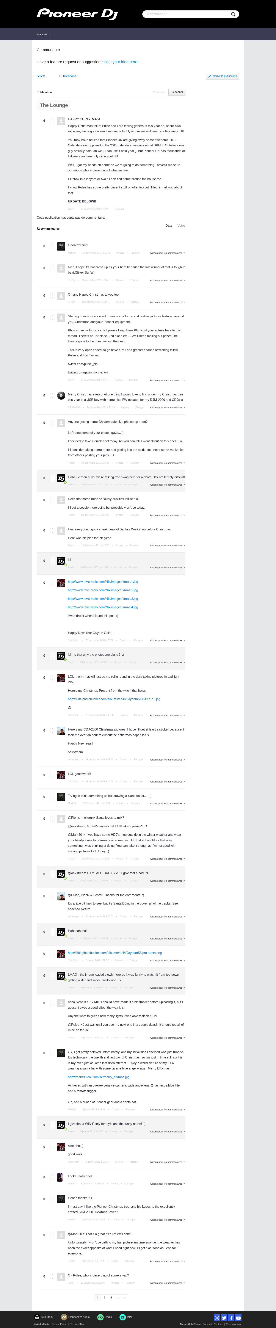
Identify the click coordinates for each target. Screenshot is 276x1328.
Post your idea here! (121, 62)
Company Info (233, 1324)
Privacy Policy (59, 1324)
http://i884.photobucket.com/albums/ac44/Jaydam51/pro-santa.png (115, 953)
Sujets (41, 76)
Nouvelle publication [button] (225, 76)
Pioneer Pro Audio (79, 1317)
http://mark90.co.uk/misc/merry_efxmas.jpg (98, 1077)
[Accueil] (77, 14)
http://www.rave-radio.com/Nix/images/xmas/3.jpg (103, 599)
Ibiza (130, 1317)
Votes (181, 225)
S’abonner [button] (177, 92)
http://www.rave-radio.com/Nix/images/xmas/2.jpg (103, 590)
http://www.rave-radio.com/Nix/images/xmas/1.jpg (103, 581)
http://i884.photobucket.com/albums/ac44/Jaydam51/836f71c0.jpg (114, 699)
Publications (67, 76)
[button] (52, 119)
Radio (108, 1317)
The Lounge (54, 105)
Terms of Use (77, 1324)
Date (168, 225)
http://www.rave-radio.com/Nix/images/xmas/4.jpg (103, 607)
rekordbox (47, 1317)
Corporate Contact (212, 1324)
